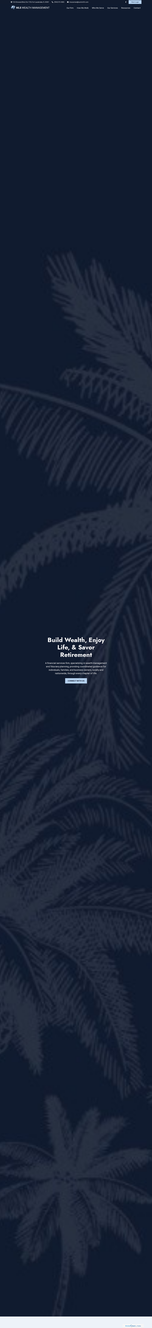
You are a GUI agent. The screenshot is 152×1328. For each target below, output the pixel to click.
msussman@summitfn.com (78, 2)
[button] (70, 8)
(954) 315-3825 (59, 2)
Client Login (135, 2)
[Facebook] (126, 2)
